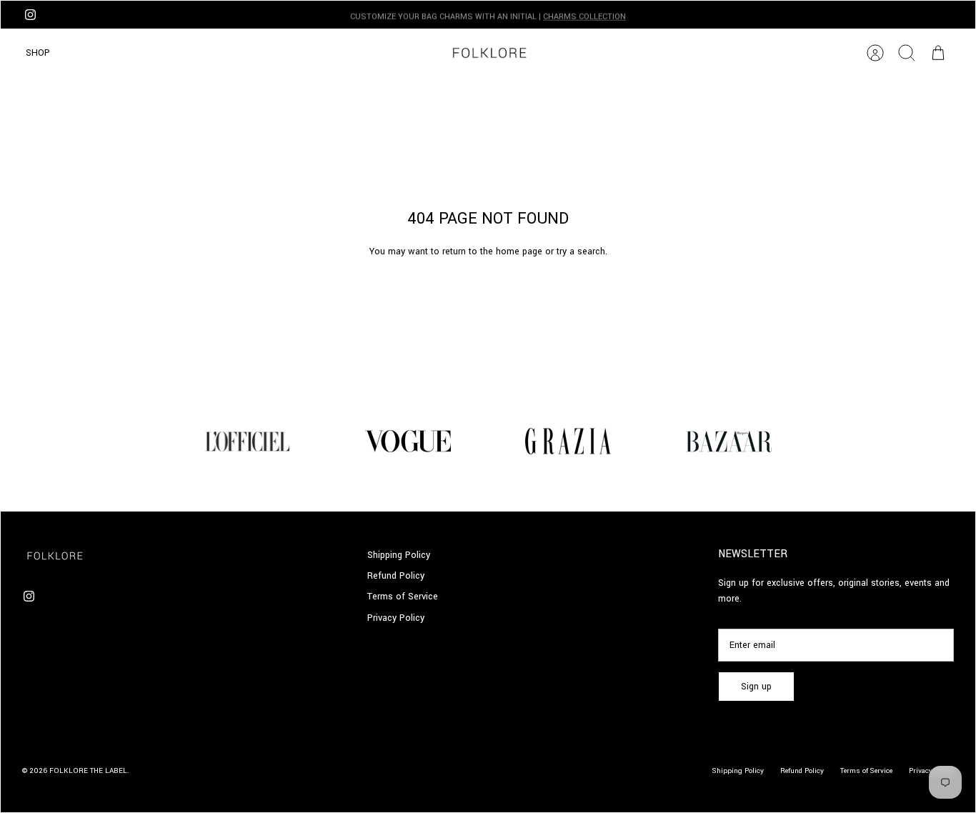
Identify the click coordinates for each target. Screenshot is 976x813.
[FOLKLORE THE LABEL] (489, 52)
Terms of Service (402, 596)
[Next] (698, 15)
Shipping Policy (398, 555)
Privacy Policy (395, 618)
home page (519, 251)
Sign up (756, 686)
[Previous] (278, 15)
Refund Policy (395, 575)
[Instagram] (30, 14)
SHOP (38, 52)
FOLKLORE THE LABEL (88, 771)
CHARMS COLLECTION (584, 15)
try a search (581, 251)
